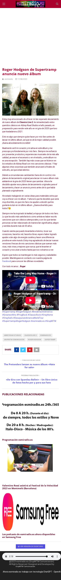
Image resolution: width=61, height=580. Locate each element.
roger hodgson (34, 339)
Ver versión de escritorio (31, 546)
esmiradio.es (45, 335)
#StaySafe (7, 318)
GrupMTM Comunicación (14, 339)
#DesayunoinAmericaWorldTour (28, 318)
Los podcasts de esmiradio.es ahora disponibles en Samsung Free (28, 536)
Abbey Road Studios (12, 335)
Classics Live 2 (31, 335)
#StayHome (47, 315)
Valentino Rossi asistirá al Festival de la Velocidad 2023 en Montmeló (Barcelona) (30, 487)
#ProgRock (22, 315)
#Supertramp (9, 312)
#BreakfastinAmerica (42, 312)
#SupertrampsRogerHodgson (16, 321)
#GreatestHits (9, 315)
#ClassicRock (34, 315)
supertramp (50, 339)
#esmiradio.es (38, 321)
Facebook (7, 261)
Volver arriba (51, 554)
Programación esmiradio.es (17, 439)
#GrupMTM (50, 321)
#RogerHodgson (24, 312)
